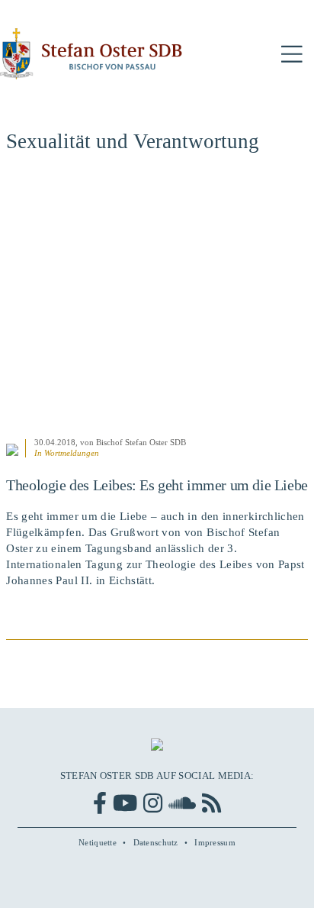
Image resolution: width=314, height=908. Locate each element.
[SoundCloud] (182, 803)
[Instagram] (152, 803)
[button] (292, 54)
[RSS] (211, 803)
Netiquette (97, 842)
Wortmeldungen (71, 452)
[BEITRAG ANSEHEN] (157, 303)
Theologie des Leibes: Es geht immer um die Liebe (156, 485)
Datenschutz (155, 842)
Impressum (215, 842)
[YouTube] (125, 803)
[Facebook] (100, 803)
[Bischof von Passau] (91, 53)
